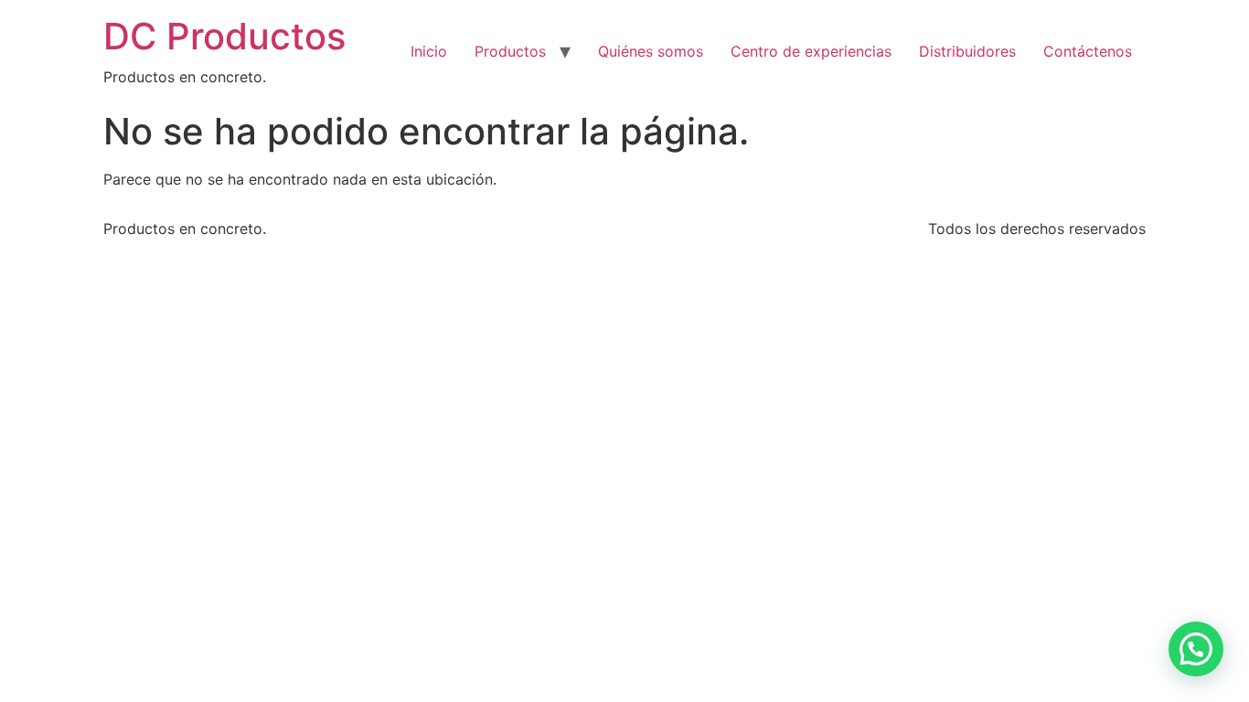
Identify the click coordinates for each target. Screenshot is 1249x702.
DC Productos (224, 36)
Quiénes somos (650, 51)
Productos (510, 51)
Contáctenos (1087, 51)
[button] (1196, 649)
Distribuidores (967, 51)
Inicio (429, 51)
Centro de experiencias (811, 51)
